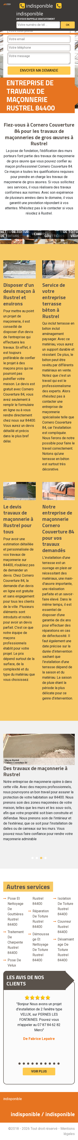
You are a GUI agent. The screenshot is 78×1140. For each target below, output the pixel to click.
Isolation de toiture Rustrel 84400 (65, 906)
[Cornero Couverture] (7, 15)
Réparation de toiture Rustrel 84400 (40, 919)
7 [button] (45, 1063)
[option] (20, 237)
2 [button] (37, 858)
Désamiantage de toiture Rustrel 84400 (66, 949)
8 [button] (50, 1063)
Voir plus (39, 1071)
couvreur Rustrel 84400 (64, 926)
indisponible (39, 6)
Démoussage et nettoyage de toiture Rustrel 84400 (40, 947)
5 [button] (37, 1063)
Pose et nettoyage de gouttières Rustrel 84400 (15, 911)
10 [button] (58, 1063)
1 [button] (32, 858)
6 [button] (41, 1063)
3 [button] (41, 858)
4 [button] (45, 858)
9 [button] (54, 1063)
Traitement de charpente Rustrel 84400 (16, 942)
